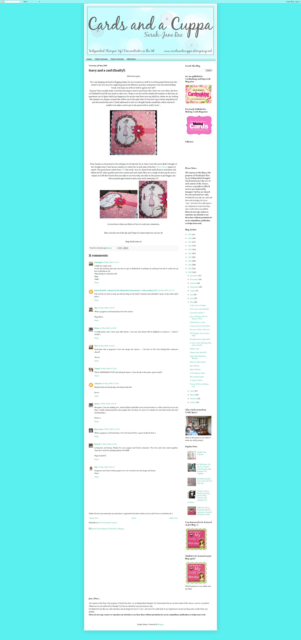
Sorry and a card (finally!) (199, 309)
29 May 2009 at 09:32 (108, 404)
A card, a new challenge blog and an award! (200, 344)
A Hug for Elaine (196, 380)
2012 (190, 261)
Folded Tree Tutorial (201, 453)
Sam (96, 467)
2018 (190, 238)
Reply (96, 282)
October (193, 283)
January (193, 402)
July (192, 294)
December (194, 276)
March (193, 395)
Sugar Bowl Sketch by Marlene (198, 357)
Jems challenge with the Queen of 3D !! (198, 317)
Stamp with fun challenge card (199, 385)
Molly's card (194, 349)
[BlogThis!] (120, 248)
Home (89, 59)
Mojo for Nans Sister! (198, 362)
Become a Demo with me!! (200, 329)
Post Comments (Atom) (108, 522)
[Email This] (118, 248)
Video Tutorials (101, 59)
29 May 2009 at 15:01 (109, 444)
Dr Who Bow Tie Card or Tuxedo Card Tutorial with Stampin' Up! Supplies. (204, 469)
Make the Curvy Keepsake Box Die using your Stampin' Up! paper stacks (204, 511)
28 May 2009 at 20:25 (106, 346)
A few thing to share (197, 373)
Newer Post (93, 518)
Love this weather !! (197, 313)
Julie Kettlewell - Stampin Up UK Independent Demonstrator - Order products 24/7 (125, 290)
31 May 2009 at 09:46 (106, 467)
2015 (190, 249)
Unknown (98, 383)
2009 (190, 272)
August (193, 291)
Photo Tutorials (117, 59)
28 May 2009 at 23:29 (108, 368)
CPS (123, 169)
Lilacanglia (98, 262)
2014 (190, 253)
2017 (190, 242)
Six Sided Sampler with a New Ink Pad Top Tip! (204, 481)
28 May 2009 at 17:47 (166, 290)
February (193, 398)
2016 (190, 246)
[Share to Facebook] (125, 248)
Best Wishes (194, 366)
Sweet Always (162, 167)
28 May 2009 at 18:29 (106, 308)
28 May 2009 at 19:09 (108, 328)
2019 (190, 234)
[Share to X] (123, 248)
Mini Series (131, 59)
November (194, 279)
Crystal (97, 368)
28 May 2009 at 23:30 (110, 383)
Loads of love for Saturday (200, 326)
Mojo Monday (195, 369)
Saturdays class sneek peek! (200, 339)
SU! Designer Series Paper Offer (199, 334)
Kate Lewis (98, 429)
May (192, 302)
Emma (96, 328)
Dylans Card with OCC (198, 352)
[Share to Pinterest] (127, 248)
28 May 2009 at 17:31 (111, 262)
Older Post (174, 518)
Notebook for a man (197, 322)
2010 (190, 268)
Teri (95, 346)
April (192, 391)
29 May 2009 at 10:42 (111, 429)
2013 (190, 257)
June (192, 298)
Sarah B (97, 444)
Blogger (160, 624)
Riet (95, 308)
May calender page (197, 376)
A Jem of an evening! (198, 305)
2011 (190, 265)
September (194, 287)
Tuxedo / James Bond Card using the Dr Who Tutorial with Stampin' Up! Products (199, 497)
